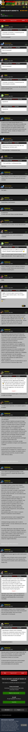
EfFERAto (6, 197)
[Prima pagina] (2, 21)
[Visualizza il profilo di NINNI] (2, 60)
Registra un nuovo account (14, 693)
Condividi (7, 709)
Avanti (23, 20)
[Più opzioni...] (26, 27)
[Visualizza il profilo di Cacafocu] (2, 221)
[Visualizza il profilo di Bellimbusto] (2, 119)
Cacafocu (6, 220)
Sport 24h (10, 15)
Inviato (8, 27)
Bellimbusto (7, 118)
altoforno (6, 623)
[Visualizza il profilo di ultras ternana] (2, 44)
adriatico (6, 25)
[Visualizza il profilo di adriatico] (2, 26)
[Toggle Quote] (2, 29)
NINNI (5, 59)
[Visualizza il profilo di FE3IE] (2, 276)
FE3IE (5, 275)
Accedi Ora (14, 702)
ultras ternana (15, 29)
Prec (4, 20)
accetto (24, 725)
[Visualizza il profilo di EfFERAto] (2, 199)
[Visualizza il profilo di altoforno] (2, 624)
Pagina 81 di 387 (13, 20)
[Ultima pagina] (26, 21)
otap (3, 14)
